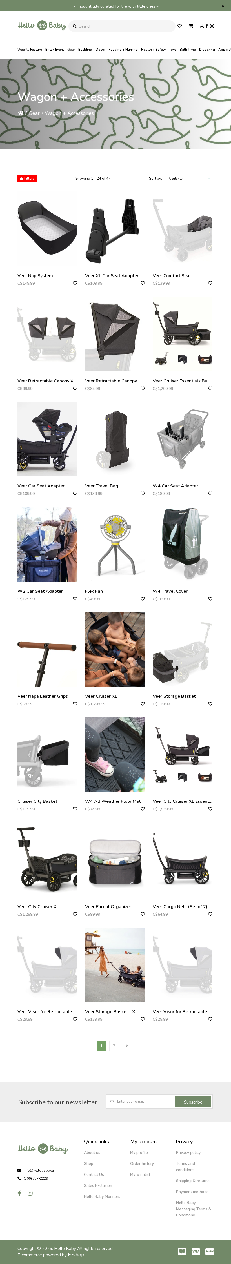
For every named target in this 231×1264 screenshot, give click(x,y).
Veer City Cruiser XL (38, 907)
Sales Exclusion (98, 1185)
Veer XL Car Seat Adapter (112, 276)
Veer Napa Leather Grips (42, 696)
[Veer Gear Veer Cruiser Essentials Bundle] (182, 334)
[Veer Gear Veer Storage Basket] (182, 649)
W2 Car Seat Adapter (40, 591)
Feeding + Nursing (123, 49)
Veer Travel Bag (101, 486)
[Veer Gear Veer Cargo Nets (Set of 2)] (182, 859)
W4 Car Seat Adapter (175, 486)
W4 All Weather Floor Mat (113, 801)
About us (92, 1152)
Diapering (207, 49)
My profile (139, 1152)
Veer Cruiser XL (101, 696)
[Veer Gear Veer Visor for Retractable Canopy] (182, 965)
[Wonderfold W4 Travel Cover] (182, 544)
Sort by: (155, 178)
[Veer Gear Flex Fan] (115, 544)
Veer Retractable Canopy (111, 381)
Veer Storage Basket (174, 696)
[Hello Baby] (41, 37)
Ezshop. (76, 1254)
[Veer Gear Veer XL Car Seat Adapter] (115, 228)
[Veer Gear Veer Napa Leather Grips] (47, 649)
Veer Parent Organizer (108, 907)
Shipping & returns (193, 1180)
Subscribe (193, 1102)
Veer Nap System (35, 276)
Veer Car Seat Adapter (41, 486)
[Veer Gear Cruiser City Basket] (47, 754)
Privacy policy (188, 1152)
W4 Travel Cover (170, 591)
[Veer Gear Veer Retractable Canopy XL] (47, 334)
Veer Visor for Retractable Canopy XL (56, 1012)
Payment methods (192, 1191)
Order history (142, 1163)
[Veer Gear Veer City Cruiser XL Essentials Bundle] (182, 754)
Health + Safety (153, 49)
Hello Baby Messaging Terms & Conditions (193, 1209)
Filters (29, 178)
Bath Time (188, 49)
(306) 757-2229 (36, 1178)
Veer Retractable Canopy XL (46, 381)
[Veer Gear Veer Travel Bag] (115, 439)
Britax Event (54, 49)
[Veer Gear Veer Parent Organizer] (115, 859)
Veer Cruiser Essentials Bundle (185, 381)
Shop (88, 1163)
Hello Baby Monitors (102, 1196)
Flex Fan (94, 591)
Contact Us (94, 1174)
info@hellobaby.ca (39, 1170)
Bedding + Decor (91, 49)
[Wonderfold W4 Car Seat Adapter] (182, 439)
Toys (172, 49)
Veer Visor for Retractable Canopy (188, 1012)
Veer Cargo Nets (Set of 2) (180, 907)
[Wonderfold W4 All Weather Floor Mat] (115, 754)
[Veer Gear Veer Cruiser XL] (115, 649)
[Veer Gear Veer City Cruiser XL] (47, 859)
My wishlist (140, 1174)
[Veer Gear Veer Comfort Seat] (182, 228)
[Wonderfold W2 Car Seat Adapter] (47, 544)
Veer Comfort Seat (172, 276)
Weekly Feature (29, 49)
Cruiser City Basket (37, 801)
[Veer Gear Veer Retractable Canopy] (115, 334)
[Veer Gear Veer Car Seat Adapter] (47, 439)
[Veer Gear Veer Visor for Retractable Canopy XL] (47, 965)
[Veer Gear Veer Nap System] (47, 228)
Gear (71, 49)
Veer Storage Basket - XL (111, 1012)
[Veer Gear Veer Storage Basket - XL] (115, 965)
